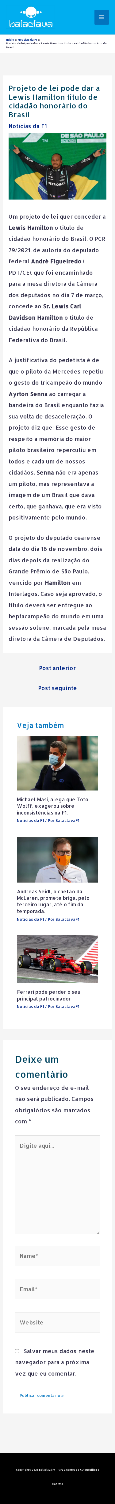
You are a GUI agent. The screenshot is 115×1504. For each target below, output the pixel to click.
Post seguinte (57, 687)
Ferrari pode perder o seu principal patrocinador (48, 995)
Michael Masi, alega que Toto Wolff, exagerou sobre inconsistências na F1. (52, 806)
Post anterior (57, 667)
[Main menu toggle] (101, 17)
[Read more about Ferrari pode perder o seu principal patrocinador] (57, 958)
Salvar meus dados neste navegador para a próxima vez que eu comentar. (54, 1362)
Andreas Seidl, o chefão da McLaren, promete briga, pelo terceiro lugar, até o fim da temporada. (53, 901)
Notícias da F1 (28, 125)
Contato (57, 1484)
